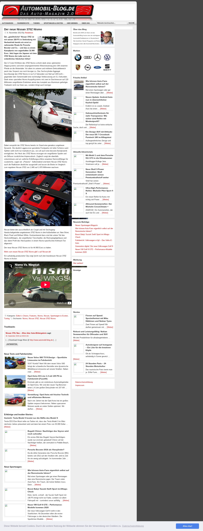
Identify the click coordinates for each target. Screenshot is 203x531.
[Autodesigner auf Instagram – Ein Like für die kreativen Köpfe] (78, 349)
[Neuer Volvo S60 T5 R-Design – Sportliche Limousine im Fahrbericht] (15, 363)
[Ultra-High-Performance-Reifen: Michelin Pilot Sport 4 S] (78, 193)
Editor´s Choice (22, 316)
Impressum (79, 385)
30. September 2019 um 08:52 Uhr (17, 336)
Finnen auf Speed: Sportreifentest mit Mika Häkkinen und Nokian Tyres (99, 318)
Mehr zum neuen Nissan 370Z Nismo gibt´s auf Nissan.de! (27, 252)
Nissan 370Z (34, 318)
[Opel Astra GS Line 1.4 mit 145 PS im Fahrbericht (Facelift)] (15, 382)
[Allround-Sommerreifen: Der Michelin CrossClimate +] (78, 209)
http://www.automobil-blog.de (41, 340)
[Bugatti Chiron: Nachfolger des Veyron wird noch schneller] (15, 437)
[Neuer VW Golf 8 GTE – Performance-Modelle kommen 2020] (15, 510)
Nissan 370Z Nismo (48, 318)
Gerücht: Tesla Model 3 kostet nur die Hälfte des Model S (31, 418)
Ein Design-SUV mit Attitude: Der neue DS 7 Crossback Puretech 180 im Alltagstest (99, 134)
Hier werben (72, 23)
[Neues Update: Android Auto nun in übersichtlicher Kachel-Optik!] (78, 102)
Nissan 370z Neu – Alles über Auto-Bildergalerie (26, 333)
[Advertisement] (94, 289)
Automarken (7, 23)
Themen (36, 23)
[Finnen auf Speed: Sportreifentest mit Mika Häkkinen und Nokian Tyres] (78, 320)
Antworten (11, 344)
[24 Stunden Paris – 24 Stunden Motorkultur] (78, 368)
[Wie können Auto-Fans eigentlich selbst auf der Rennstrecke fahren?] (15, 476)
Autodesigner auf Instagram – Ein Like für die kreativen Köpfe (99, 347)
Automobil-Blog (66, 12)
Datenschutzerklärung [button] (133, 526)
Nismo (40, 316)
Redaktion (29, 33)
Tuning (7, 318)
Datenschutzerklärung (84, 382)
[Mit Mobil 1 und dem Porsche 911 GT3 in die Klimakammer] (78, 160)
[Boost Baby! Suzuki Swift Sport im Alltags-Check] (15, 495)
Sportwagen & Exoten (53, 23)
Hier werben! (78, 263)
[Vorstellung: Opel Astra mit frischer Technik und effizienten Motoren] (15, 400)
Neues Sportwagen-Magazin (86, 225)
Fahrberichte (23, 23)
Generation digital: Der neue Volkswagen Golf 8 (94, 246)
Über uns (86, 23)
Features (32, 316)
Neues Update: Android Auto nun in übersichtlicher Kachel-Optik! (99, 100)
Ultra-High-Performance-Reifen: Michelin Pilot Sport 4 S (99, 191)
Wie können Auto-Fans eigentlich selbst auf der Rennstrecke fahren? (97, 84)
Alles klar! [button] (187, 526)
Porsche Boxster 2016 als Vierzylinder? (46, 450)
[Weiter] (37, 372)
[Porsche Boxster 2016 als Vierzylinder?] (15, 455)
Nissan (46, 316)
